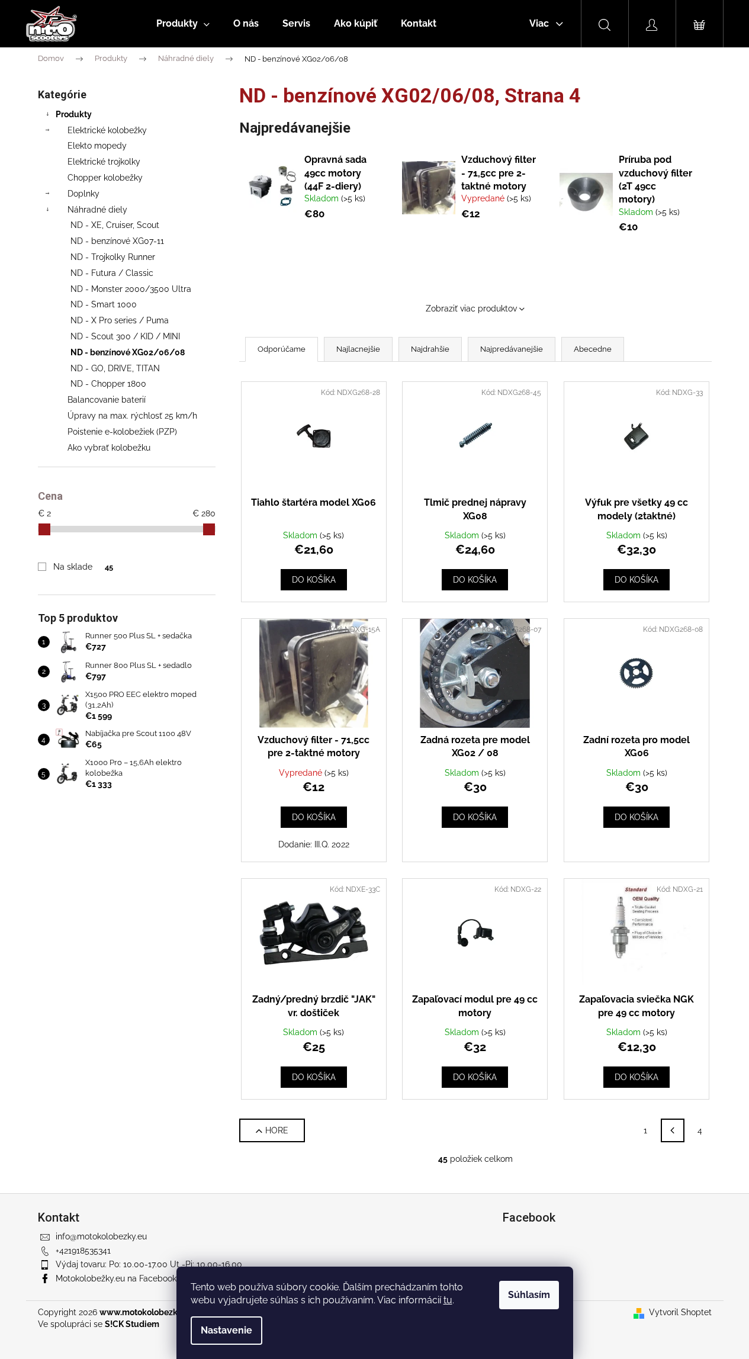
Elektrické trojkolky (103, 161)
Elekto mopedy (97, 145)
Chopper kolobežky (105, 177)
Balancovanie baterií (106, 399)
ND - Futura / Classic (111, 273)
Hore (276, 1130)
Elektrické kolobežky (107, 130)
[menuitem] (182, 23)
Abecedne (593, 349)
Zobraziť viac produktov (471, 308)
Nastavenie (226, 1330)
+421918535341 (83, 1250)
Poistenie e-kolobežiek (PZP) (122, 431)
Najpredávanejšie (511, 349)
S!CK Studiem (132, 1324)
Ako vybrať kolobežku (108, 447)
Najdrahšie (430, 349)
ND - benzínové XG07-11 (117, 241)
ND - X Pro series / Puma (119, 320)
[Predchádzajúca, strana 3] (672, 1130)
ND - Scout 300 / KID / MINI (125, 336)
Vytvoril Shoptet (680, 1312)
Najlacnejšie (358, 349)
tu (447, 1300)
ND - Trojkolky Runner (112, 257)
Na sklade (82, 566)
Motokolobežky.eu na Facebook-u (120, 1278)
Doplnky (83, 193)
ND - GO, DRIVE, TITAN (115, 368)
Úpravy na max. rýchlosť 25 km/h (132, 415)
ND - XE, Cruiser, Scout (114, 225)
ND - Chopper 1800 (108, 383)
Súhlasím (529, 1294)
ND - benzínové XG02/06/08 (127, 352)
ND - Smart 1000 (103, 304)
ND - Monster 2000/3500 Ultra (130, 289)
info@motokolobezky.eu (101, 1236)
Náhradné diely (97, 209)
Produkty (74, 114)
